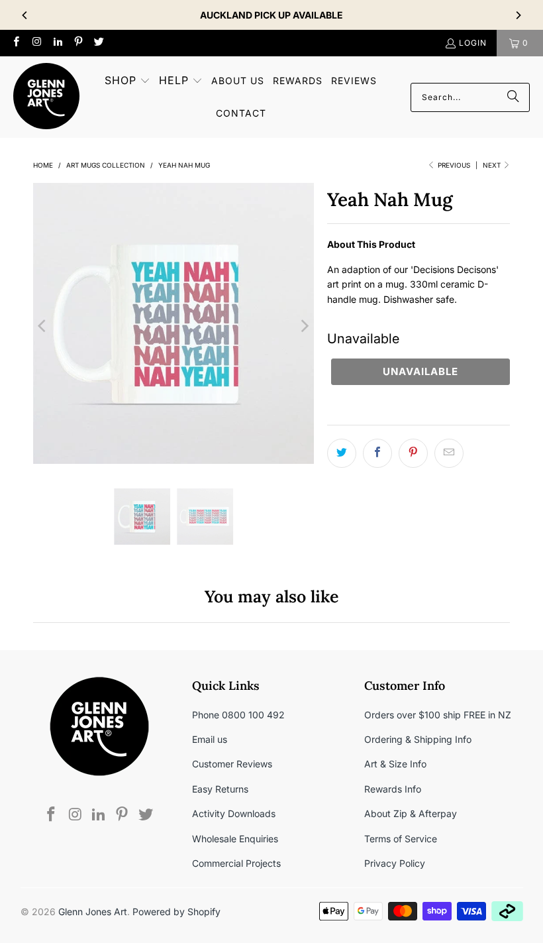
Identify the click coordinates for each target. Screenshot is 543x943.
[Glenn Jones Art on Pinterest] (77, 43)
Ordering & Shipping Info (417, 739)
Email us (209, 739)
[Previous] (25, 15)
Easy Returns (220, 789)
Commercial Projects (236, 863)
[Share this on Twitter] (341, 453)
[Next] (517, 15)
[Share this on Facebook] (377, 453)
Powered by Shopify (176, 911)
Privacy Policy (394, 863)
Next (493, 165)
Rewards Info (392, 789)
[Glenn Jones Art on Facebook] (15, 43)
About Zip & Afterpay (410, 813)
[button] (127, 81)
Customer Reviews (232, 763)
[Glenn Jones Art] (46, 97)
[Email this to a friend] (449, 453)
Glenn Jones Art (92, 911)
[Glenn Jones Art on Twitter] (98, 43)
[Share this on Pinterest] (413, 453)
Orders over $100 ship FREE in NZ (437, 714)
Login (473, 43)
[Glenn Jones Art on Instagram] (36, 43)
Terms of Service (400, 838)
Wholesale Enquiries (235, 838)
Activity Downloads (233, 813)
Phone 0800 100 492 (238, 714)
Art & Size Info (395, 763)
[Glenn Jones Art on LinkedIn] (57, 43)
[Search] (513, 97)
